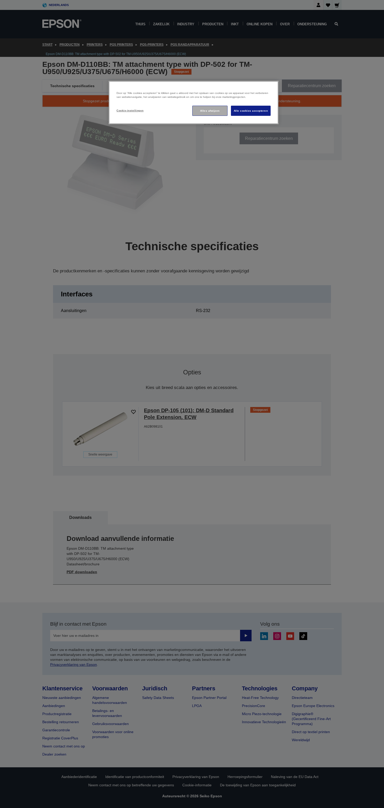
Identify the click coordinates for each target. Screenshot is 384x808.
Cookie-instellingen (130, 110)
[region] (193, 102)
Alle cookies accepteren (251, 110)
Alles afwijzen (210, 110)
